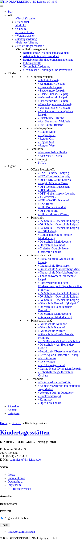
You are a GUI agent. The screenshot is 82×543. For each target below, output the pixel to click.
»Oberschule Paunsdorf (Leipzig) (58, 303)
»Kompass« (45, 399)
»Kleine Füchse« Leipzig (53, 94)
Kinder (16, 423)
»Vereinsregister (25, 35)
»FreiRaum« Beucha (50, 124)
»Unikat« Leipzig (48, 80)
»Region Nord (46, 135)
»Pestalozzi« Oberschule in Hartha (59, 351)
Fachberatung (39, 159)
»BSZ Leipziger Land (51, 365)
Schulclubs (37, 217)
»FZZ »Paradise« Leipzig (53, 173)
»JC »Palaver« (47, 197)
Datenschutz (15, 481)
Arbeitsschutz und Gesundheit (41, 56)
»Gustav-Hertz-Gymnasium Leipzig (59, 368)
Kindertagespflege (41, 128)
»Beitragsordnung (26, 39)
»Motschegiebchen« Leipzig (55, 104)
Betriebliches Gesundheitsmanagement (46, 52)
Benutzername (8, 503)
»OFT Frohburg (48, 210)
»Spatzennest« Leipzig (51, 90)
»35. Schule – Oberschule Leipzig (58, 221)
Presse (11, 474)
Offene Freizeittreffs (43, 169)
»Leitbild (20, 25)
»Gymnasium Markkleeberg (55, 317)
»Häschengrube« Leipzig (53, 100)
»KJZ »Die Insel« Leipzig (54, 176)
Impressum (14, 485)
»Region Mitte (46, 131)
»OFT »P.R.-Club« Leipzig (54, 179)
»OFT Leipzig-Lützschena (54, 186)
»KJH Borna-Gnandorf (52, 207)
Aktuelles (13, 406)
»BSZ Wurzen (46, 361)
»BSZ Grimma (47, 358)
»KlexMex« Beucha (50, 155)
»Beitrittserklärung (26, 42)
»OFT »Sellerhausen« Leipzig (56, 193)
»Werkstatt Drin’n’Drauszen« (56, 392)
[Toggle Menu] (1, 6)
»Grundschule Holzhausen (54, 265)
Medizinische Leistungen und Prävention (47, 70)
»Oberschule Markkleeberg (54, 241)
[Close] (1, 420)
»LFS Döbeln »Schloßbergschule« (59, 341)
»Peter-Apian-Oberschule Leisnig (58, 354)
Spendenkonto (16, 478)
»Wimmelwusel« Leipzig (53, 97)
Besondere (37, 379)
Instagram (13, 413)
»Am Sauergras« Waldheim (54, 121)
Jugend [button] (12, 166)
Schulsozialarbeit (41, 255)
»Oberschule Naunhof (51, 245)
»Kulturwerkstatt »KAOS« (54, 382)
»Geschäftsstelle (25, 18)
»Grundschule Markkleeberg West (58, 272)
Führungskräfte (32, 63)
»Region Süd (46, 142)
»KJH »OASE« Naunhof (53, 200)
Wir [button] (10, 15)
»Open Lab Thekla (49, 403)
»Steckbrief (22, 21)
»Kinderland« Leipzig (51, 83)
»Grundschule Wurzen (51, 330)
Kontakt (12, 409)
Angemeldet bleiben (16, 518)
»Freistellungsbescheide (29, 45)
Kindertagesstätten (42, 76)
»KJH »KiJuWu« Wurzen (53, 214)
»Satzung (21, 28)
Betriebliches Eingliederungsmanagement (48, 59)
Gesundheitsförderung (36, 66)
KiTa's (42, 162)
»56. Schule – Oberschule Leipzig (58, 224)
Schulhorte (37, 148)
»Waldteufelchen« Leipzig (54, 107)
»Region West (46, 145)
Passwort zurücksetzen (21, 531)
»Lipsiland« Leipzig (50, 87)
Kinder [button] (12, 73)
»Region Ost (45, 138)
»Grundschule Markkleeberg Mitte (59, 269)
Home (3, 423)
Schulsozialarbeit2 (41, 320)
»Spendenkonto (24, 32)
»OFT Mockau (47, 190)
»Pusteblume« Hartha (51, 118)
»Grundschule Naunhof (52, 324)
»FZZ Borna (45, 203)
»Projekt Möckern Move (53, 183)
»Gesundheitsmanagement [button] (31, 49)
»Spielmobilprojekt (49, 396)
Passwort (5, 510)
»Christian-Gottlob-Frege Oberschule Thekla (53, 250)
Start (10, 11)
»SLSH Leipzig (47, 231)
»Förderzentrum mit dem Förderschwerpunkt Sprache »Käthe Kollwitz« (60, 286)
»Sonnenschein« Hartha (52, 152)
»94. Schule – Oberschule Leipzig (58, 227)
